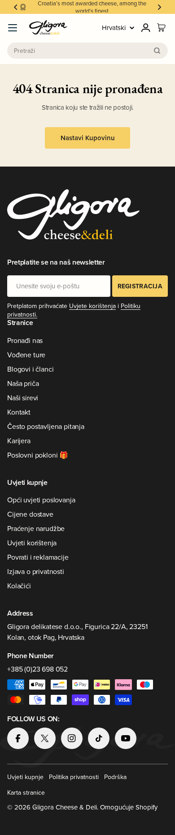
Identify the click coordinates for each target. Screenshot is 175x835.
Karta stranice (26, 792)
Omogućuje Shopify (129, 807)
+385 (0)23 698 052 (37, 669)
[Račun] (145, 27)
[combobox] (87, 51)
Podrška (115, 776)
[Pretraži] (157, 50)
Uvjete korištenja (92, 305)
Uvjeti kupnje (25, 776)
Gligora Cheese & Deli (64, 807)
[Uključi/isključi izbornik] (12, 27)
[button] (15, 7)
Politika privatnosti (74, 776)
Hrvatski (114, 27)
